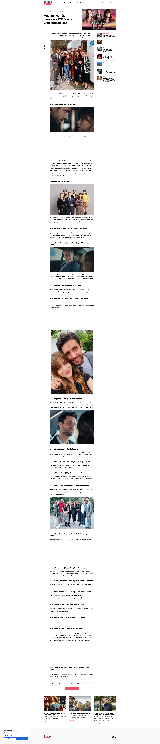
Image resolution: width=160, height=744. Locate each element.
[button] (112, 2)
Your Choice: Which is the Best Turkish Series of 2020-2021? (54, 714)
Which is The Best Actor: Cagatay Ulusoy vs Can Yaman (108, 50)
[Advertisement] (72, 148)
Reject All (10, 738)
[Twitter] (103, 2)
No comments (65, 11)
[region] (16, 734)
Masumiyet (60, 93)
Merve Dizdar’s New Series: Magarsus (79, 713)
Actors (104, 40)
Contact (75, 731)
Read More (47, 721)
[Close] (28, 729)
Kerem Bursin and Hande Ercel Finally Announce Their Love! (109, 65)
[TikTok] (106, 2)
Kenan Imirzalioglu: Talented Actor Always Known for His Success (109, 43)
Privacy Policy (61, 731)
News (104, 62)
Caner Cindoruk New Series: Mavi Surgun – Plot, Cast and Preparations (104, 714)
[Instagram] (104, 2)
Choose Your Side (106, 33)
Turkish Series (46, 11)
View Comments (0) (71, 688)
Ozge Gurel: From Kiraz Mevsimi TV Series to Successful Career (108, 57)
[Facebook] (101, 2)
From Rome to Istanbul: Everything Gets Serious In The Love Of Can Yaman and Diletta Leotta (109, 80)
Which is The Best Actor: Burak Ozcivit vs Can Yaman (109, 36)
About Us (45, 731)
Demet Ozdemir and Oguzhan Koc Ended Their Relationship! (109, 72)
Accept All (22, 738)
